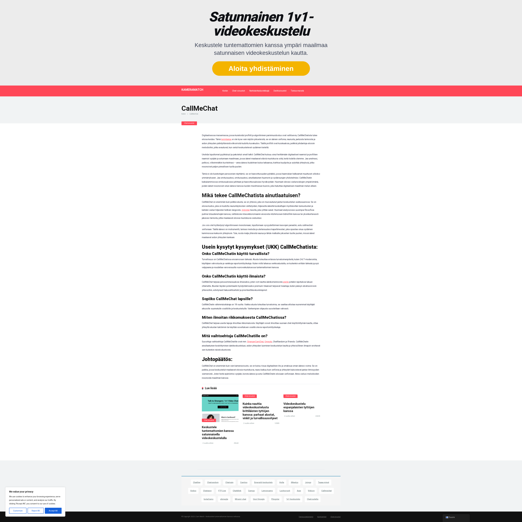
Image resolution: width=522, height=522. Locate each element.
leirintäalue (226, 139)
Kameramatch (192, 89)
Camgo (251, 491)
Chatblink (237, 491)
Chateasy (207, 491)
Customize (18, 511)
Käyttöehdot (321, 517)
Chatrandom (213, 482)
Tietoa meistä (297, 90)
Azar (299, 491)
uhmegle (224, 499)
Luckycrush (285, 491)
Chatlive (196, 482)
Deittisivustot (280, 90)
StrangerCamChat (255, 341)
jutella (286, 282)
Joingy (308, 482)
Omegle (268, 341)
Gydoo (193, 491)
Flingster (275, 499)
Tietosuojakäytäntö (306, 517)
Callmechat (326, 491)
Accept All (53, 511)
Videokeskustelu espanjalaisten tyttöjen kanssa (298, 407)
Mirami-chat (240, 499)
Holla (281, 482)
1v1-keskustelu (293, 499)
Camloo (243, 482)
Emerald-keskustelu (263, 482)
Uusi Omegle (259, 499)
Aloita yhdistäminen (261, 68)
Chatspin (229, 482)
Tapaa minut (323, 482)
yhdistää (246, 210)
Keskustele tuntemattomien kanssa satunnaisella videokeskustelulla (218, 432)
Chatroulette (312, 499)
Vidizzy (311, 491)
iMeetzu (294, 482)
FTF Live (222, 491)
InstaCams (208, 499)
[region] (35, 502)
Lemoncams (267, 491)
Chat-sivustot (238, 90)
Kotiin (225, 90)
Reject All (36, 511)
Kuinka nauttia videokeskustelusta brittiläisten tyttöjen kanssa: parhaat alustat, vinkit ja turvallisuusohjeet (260, 411)
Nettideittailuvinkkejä (259, 90)
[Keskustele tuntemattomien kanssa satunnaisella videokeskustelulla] (220, 408)
